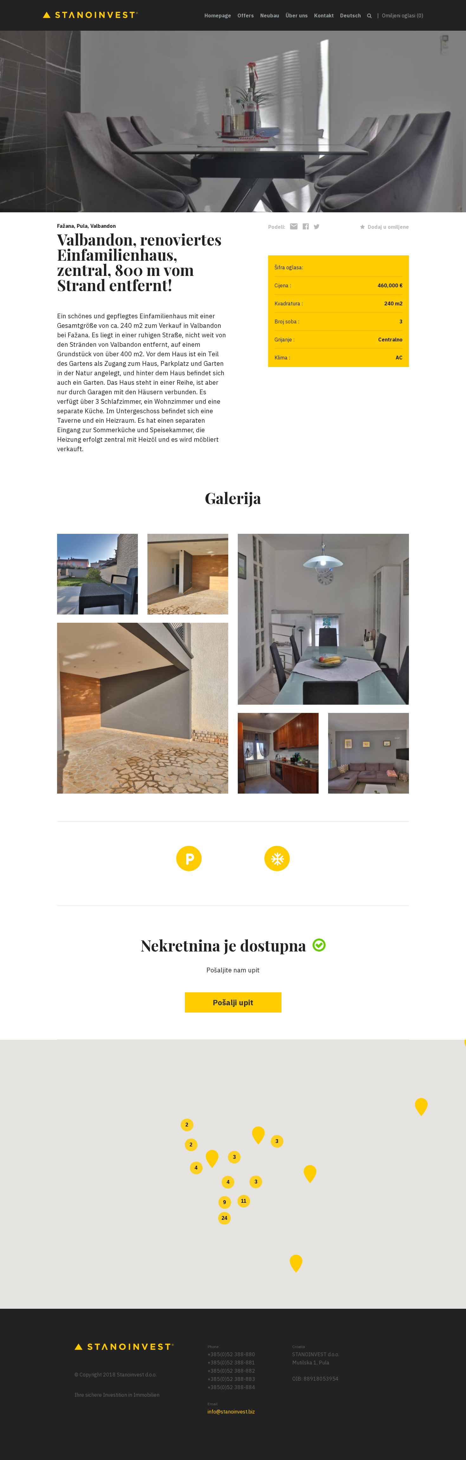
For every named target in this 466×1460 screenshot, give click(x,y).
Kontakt (324, 15)
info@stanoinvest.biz (231, 1411)
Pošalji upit (233, 1002)
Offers (245, 15)
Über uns (297, 15)
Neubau (269, 15)
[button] (258, 1135)
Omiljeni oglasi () (402, 15)
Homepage (217, 15)
